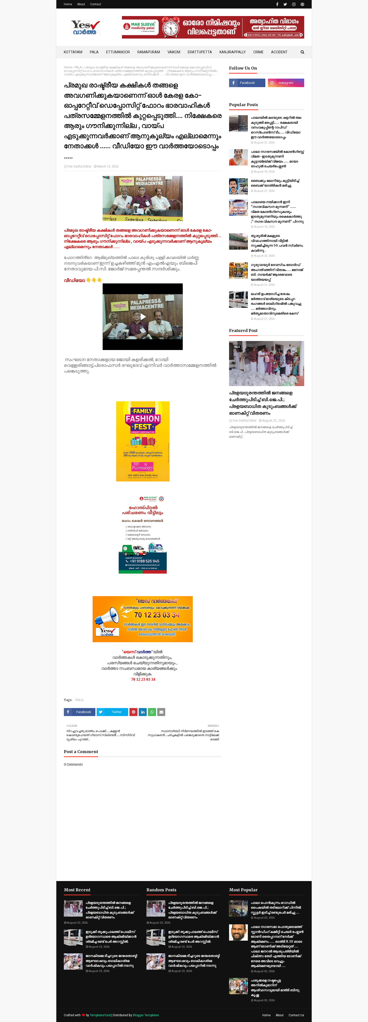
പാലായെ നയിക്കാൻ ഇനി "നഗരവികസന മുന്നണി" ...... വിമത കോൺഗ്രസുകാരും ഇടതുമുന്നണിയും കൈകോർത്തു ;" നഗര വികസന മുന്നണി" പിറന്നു (277, 212)
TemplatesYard (100, 1015)
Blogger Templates (146, 1015)
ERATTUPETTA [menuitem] (200, 52)
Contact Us (296, 1015)
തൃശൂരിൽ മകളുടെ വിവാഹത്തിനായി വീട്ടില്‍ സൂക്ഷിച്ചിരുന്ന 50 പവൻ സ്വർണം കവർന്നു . (277, 243)
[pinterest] (301, 4)
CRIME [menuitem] (258, 52)
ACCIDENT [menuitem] (279, 52)
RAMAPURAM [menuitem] (148, 52)
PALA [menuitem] (94, 52)
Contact (95, 4)
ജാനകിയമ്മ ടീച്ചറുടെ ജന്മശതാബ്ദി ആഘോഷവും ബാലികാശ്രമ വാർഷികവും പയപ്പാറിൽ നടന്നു (111, 961)
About (81, 4)
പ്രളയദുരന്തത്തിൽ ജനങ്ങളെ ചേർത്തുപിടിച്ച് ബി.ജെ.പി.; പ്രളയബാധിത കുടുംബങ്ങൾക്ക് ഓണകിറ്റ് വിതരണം (262, 403)
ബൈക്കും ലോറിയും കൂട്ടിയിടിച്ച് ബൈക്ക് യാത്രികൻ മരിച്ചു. (275, 183)
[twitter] (285, 4)
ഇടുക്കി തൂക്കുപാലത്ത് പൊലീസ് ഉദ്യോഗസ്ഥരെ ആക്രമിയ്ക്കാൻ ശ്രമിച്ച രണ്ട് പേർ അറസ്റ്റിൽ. (111, 937)
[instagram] (294, 4)
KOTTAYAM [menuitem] (73, 52)
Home (68, 4)
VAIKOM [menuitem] (173, 52)
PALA (78, 67)
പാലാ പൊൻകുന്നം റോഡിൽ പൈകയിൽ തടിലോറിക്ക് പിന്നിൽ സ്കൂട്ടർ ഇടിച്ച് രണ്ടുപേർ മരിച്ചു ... (276, 908)
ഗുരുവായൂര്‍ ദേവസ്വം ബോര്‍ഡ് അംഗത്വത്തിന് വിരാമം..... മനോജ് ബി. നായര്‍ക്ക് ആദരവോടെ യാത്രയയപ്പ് (277, 272)
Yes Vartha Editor (79, 166)
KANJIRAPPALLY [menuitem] (233, 52)
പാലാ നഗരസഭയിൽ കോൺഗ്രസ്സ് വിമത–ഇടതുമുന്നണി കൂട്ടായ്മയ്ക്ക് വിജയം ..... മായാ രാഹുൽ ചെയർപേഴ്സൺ (277, 158)
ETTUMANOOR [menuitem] (118, 52)
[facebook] (277, 4)
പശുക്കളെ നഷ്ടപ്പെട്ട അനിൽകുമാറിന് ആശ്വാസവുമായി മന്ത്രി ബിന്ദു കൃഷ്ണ (275, 987)
